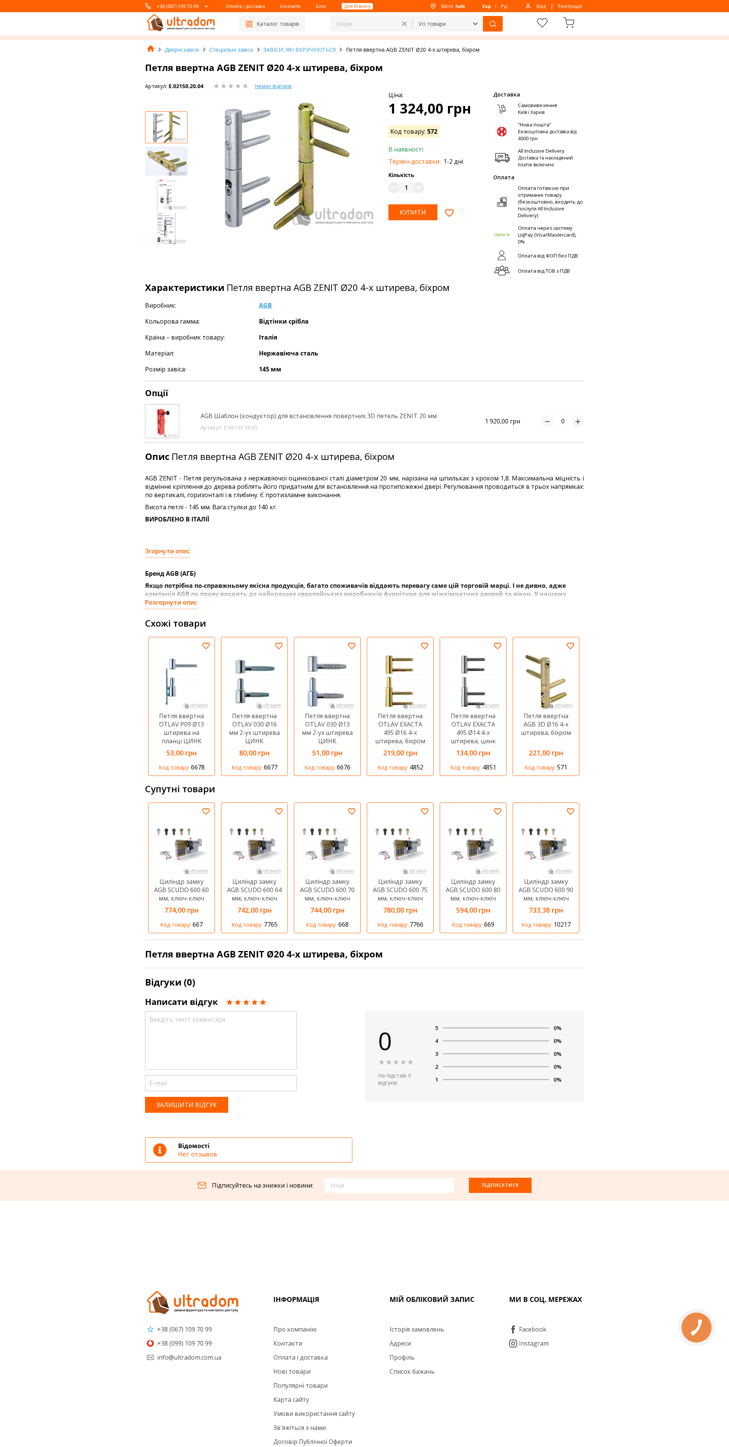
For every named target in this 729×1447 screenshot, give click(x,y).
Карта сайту (291, 1399)
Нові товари (292, 1371)
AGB (265, 305)
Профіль (402, 1357)
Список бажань (412, 1371)
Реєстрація (570, 6)
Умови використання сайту (314, 1413)
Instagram (534, 1343)
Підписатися (500, 1185)
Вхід (541, 6)
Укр (486, 6)
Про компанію (295, 1329)
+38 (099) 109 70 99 (184, 1343)
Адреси (400, 1343)
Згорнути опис (167, 551)
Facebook (532, 1329)
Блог (321, 6)
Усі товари (432, 23)
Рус (504, 6)
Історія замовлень (417, 1329)
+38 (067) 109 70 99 (178, 6)
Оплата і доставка (245, 6)
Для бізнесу (357, 6)
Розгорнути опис (171, 602)
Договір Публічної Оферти (312, 1442)
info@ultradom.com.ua (188, 1357)
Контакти (290, 6)
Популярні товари (300, 1385)
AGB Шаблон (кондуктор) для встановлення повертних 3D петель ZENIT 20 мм (318, 416)
